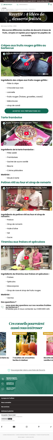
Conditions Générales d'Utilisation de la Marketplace (26, 434)
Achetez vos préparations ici (26, 111)
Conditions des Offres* (30, 437)
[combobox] (22, 4)
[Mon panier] (51, 4)
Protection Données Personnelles (43, 434)
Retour (4, 8)
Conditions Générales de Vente (9, 434)
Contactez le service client (7, 416)
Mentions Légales (21, 437)
